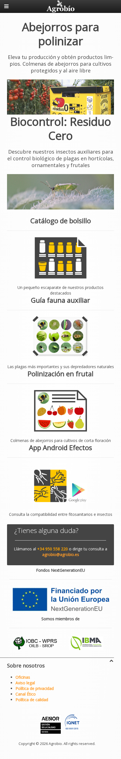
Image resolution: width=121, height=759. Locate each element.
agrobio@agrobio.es (60, 554)
